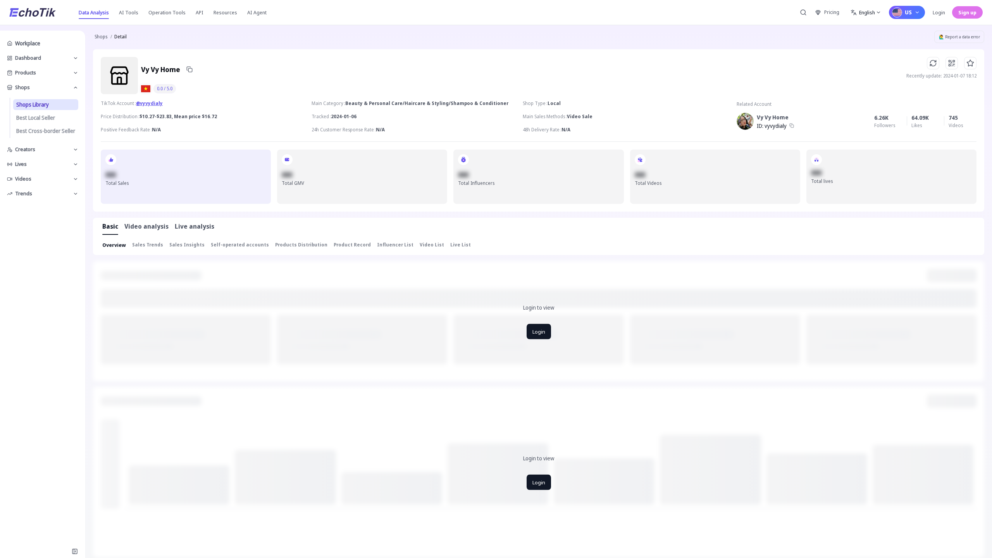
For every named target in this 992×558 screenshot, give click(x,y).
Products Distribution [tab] (301, 244)
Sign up (967, 12)
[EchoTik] (32, 12)
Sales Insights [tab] (187, 244)
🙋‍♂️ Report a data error (959, 37)
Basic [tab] (110, 226)
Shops (101, 36)
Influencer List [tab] (395, 244)
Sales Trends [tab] (147, 244)
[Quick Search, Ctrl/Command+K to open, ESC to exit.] (803, 12)
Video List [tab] (432, 244)
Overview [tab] (114, 244)
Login (939, 12)
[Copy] (189, 69)
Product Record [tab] (352, 244)
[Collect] (970, 63)
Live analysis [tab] (194, 226)
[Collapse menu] (74, 551)
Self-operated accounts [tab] (240, 244)
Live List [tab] (460, 244)
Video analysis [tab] (146, 226)
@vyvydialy (149, 103)
